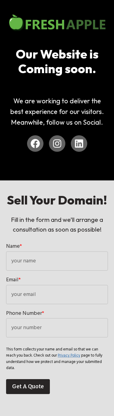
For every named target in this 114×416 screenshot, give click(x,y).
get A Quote (28, 386)
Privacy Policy (69, 355)
